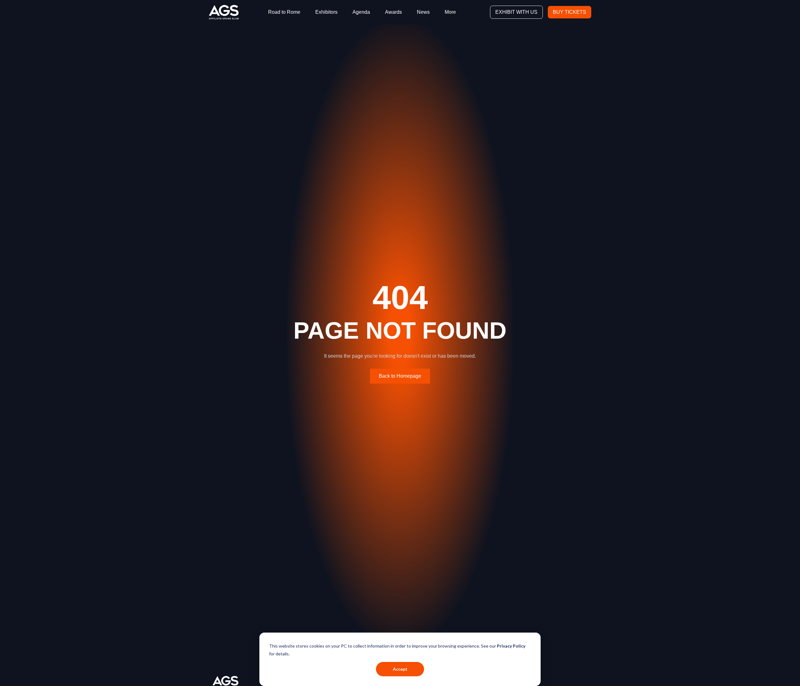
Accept (400, 669)
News (423, 12)
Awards (393, 12)
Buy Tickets (569, 12)
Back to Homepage (400, 376)
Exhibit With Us (516, 12)
